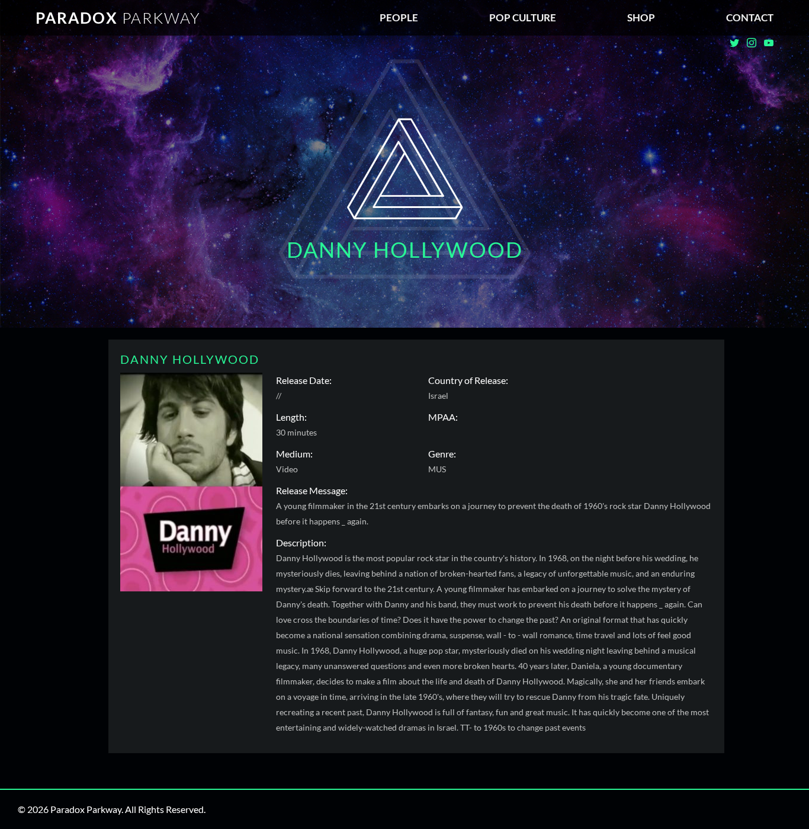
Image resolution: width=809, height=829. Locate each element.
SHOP (641, 17)
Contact (749, 17)
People (399, 17)
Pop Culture (522, 17)
